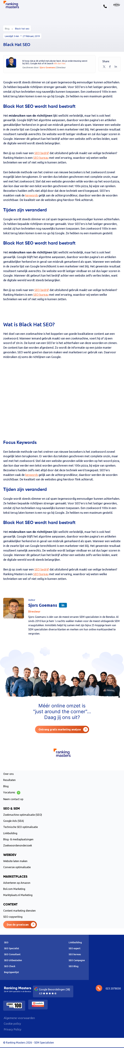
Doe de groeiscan (18, 924)
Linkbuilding (10, 833)
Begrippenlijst (11, 972)
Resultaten (9, 780)
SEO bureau (40, 157)
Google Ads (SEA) (13, 820)
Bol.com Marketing (14, 888)
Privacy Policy (12, 1029)
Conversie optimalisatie (17, 867)
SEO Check (9, 966)
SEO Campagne (77, 960)
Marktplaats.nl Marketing (17, 895)
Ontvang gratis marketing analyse (60, 729)
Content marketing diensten (19, 910)
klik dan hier (59, 63)
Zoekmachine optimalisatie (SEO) (22, 814)
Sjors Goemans (48, 67)
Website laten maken (15, 861)
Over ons (8, 773)
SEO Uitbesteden (13, 960)
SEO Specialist (11, 948)
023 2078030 (113, 988)
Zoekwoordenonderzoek (17, 845)
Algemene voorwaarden (19, 1018)
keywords (31, 195)
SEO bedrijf (41, 153)
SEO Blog (73, 966)
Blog (7, 28)
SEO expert (74, 948)
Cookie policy (12, 1023)
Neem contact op (13, 799)
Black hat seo (22, 28)
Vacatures (11, 792)
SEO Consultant (12, 954)
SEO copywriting (12, 916)
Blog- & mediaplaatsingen (18, 839)
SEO (6, 942)
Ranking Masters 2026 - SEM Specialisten (30, 1042)
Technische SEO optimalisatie (20, 826)
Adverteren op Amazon (16, 882)
